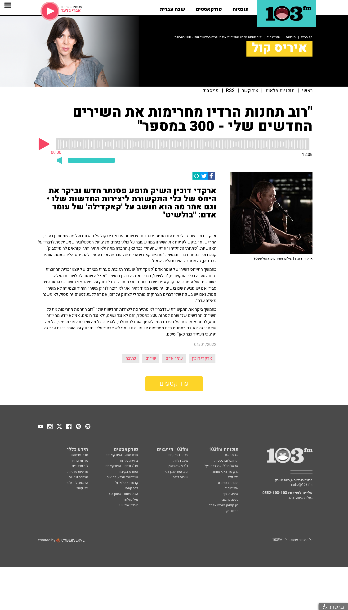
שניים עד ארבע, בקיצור (122, 477)
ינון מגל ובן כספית (226, 460)
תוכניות (291, 37)
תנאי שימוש (79, 455)
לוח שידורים (80, 466)
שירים (150, 358)
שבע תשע (231, 455)
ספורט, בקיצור (128, 471)
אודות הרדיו (80, 460)
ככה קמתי (131, 488)
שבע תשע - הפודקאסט (122, 455)
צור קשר (250, 90)
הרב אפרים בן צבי (176, 471)
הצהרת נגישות (78, 477)
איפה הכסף (230, 494)
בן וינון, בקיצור (128, 460)
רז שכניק (232, 511)
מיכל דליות (181, 460)
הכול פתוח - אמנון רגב (123, 494)
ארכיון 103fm (128, 505)
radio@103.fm (301, 484)
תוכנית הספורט (228, 483)
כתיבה (131, 358)
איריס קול (273, 37)
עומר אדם (174, 358)
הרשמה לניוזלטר (77, 483)
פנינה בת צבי (229, 499)
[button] (240, 8)
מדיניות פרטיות (77, 471)
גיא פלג (233, 477)
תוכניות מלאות (279, 90)
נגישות (336, 606)
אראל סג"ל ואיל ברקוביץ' (221, 466)
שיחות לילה (180, 477)
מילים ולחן (131, 499)
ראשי (307, 90)
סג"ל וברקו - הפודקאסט (122, 466)
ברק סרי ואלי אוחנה (225, 471)
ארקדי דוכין (202, 358)
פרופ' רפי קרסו (178, 455)
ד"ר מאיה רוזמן (178, 466)
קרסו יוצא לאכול (126, 483)
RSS (230, 90)
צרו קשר (82, 488)
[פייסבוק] (211, 176)
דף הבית (306, 37)
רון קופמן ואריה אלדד (223, 505)
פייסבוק (210, 90)
